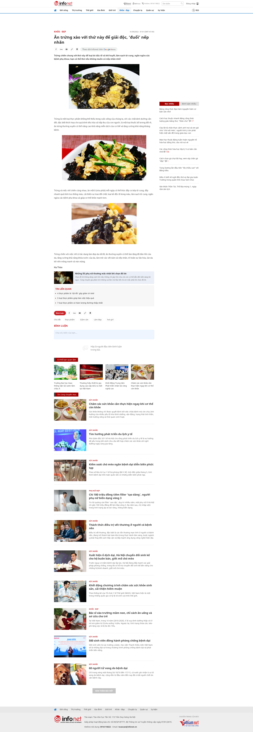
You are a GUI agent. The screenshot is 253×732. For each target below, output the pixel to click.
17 (192, 121)
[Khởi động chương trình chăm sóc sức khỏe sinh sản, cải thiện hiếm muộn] (70, 591)
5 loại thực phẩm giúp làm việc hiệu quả (75, 298)
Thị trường (77, 10)
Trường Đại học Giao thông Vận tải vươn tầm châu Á (64, 386)
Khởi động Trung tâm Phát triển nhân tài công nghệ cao (116, 386)
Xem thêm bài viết (104, 691)
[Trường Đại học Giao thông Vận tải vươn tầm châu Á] (65, 372)
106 (167, 151)
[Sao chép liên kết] (72, 49)
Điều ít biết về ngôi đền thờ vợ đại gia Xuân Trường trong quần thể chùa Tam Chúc (178, 178)
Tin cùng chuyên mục (66, 394)
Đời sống (64, 10)
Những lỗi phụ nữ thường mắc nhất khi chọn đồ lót (100, 273)
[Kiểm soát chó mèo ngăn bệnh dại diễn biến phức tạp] (70, 470)
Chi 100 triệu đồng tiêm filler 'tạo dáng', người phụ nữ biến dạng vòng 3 (119, 496)
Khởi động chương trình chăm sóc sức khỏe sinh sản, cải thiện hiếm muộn (120, 587)
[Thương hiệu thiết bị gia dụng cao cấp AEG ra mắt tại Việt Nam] (91, 372)
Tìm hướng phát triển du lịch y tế (110, 434)
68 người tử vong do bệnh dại (108, 668)
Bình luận (60, 313)
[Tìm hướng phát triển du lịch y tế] (70, 440)
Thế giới (89, 10)
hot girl (110, 319)
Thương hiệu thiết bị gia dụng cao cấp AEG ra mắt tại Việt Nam (91, 386)
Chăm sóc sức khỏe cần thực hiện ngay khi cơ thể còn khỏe (142, 386)
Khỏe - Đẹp (60, 31)
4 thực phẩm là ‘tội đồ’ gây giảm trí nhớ (75, 293)
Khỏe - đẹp (124, 10)
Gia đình (101, 10)
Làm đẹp (98, 319)
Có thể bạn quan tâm (66, 359)
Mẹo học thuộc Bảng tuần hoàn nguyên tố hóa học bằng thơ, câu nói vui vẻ (178, 141)
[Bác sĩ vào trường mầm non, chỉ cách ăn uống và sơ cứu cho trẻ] (70, 619)
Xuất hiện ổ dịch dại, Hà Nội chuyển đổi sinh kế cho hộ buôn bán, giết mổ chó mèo (119, 556)
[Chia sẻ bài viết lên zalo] (61, 49)
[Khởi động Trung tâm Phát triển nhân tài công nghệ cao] (116, 372)
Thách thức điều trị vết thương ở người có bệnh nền (120, 526)
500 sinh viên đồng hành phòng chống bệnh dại (119, 640)
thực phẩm (70, 319)
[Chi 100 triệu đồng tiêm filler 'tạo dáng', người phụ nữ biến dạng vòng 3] (70, 500)
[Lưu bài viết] (77, 49)
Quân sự (150, 10)
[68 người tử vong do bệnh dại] (70, 674)
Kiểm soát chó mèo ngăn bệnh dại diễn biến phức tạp (121, 466)
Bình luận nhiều (189, 103)
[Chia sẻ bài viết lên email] (67, 49)
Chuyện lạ (137, 10)
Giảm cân (84, 319)
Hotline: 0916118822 (152, 3)
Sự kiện (161, 10)
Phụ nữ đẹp (94, 490)
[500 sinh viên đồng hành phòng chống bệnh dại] (70, 646)
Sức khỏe (93, 400)
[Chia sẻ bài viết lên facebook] (56, 49)
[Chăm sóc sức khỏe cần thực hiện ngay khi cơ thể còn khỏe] (142, 372)
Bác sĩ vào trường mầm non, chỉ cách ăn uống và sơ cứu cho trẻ (120, 614)
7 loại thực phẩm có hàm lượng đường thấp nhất (80, 303)
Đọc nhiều (169, 103)
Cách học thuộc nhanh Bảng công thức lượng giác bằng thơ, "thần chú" (176, 119)
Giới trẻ (112, 10)
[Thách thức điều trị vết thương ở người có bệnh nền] (70, 531)
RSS (197, 10)
